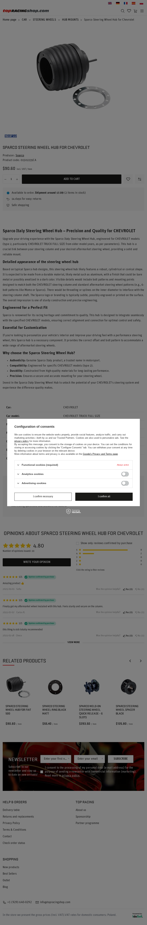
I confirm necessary (43, 496)
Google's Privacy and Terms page (100, 454)
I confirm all (104, 496)
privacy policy (21, 441)
